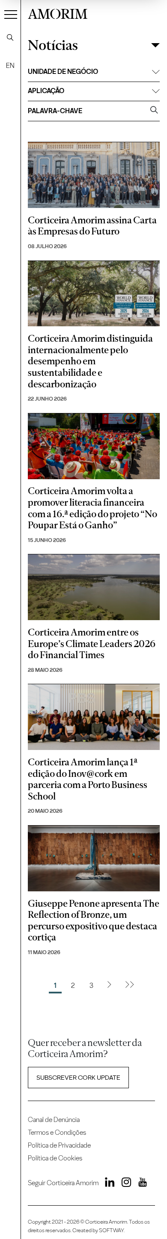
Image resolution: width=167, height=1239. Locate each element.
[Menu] (10, 14)
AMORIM (57, 13)
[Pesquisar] (10, 37)
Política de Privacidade (59, 1145)
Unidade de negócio (63, 71)
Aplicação (46, 91)
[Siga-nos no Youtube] (139, 1183)
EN (10, 66)
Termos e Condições (57, 1132)
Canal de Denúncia (54, 1120)
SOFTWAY (111, 1230)
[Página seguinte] (109, 985)
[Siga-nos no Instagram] (123, 1183)
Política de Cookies (55, 1158)
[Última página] (129, 985)
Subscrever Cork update (78, 1077)
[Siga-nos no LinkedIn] (107, 1183)
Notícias (53, 45)
